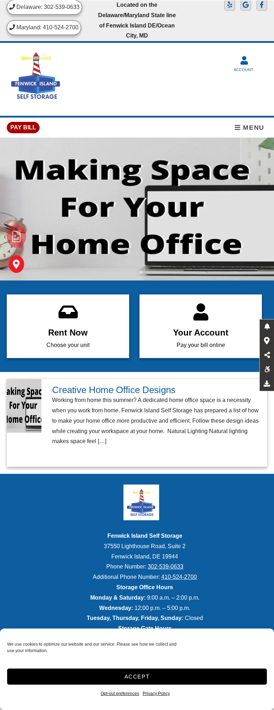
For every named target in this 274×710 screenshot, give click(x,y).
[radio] (16, 236)
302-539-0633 (165, 566)
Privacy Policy (156, 693)
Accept (137, 677)
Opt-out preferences (120, 693)
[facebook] (262, 5)
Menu (252, 127)
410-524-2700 (179, 577)
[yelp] (229, 5)
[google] (245, 5)
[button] (267, 326)
